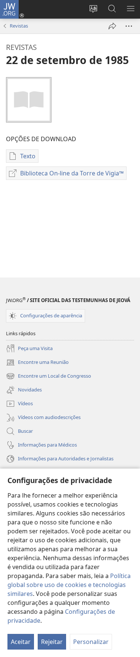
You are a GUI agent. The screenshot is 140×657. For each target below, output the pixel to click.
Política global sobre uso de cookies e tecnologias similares (69, 585)
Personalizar (91, 642)
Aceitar (21, 642)
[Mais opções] (129, 26)
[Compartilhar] (112, 26)
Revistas (19, 25)
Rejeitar (52, 642)
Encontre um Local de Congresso (48, 376)
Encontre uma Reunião (37, 363)
